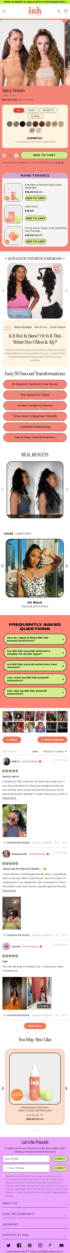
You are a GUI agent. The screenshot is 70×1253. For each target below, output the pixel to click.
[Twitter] (9, 1245)
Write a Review (56, 740)
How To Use (41, 327)
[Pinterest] (30, 1245)
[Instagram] (40, 1245)
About (8, 327)
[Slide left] (3, 290)
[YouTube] (61, 1245)
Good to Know (57, 327)
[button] (4, 11)
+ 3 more (44, 1006)
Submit (60, 1158)
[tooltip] (16, 842)
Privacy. (9, 1195)
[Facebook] (19, 1245)
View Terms (59, 1192)
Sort (36, 751)
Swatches (23, 533)
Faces (9, 533)
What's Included (23, 327)
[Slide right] (66, 290)
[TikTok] (51, 1245)
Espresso (35, 138)
